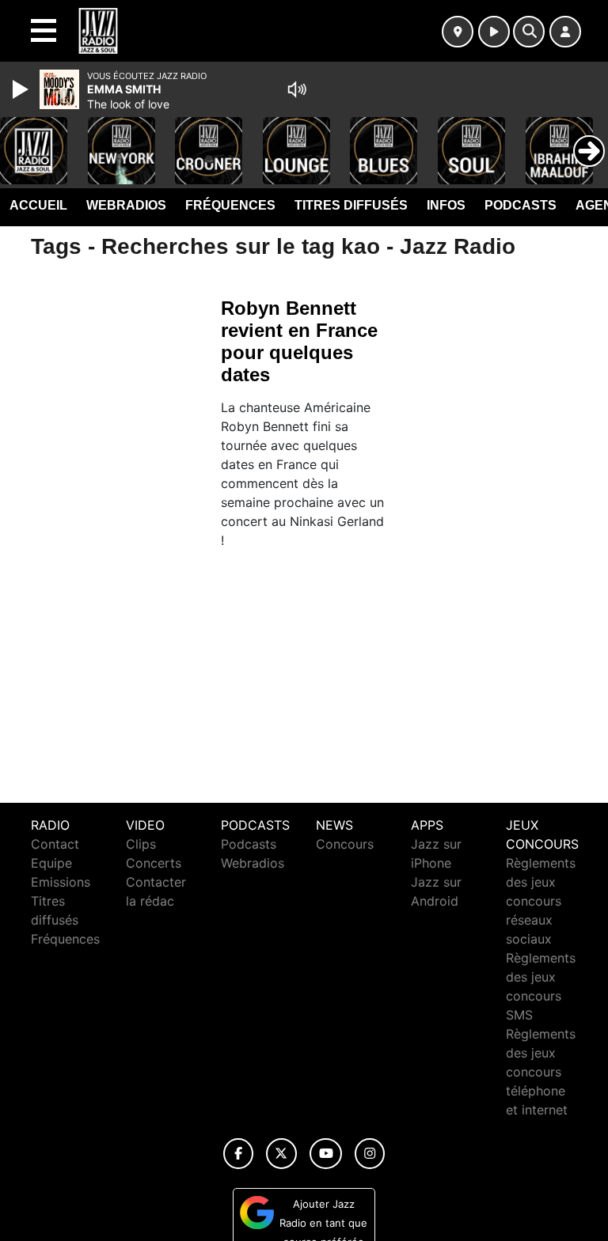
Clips (141, 844)
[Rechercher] (529, 31)
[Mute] (297, 89)
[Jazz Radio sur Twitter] (281, 1153)
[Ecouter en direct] (494, 31)
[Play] (22, 89)
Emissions (60, 882)
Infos (446, 205)
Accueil (38, 205)
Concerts (153, 863)
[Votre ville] (457, 31)
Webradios (126, 205)
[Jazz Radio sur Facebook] (238, 1153)
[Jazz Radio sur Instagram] (370, 1153)
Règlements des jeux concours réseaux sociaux (541, 901)
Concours (345, 844)
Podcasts (520, 205)
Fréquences (230, 205)
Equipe (51, 863)
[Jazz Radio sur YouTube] (326, 1153)
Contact (55, 844)
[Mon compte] (565, 31)
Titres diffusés (351, 205)
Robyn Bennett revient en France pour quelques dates (299, 341)
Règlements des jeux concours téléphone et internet (541, 1072)
